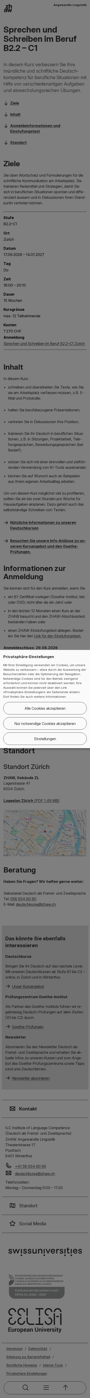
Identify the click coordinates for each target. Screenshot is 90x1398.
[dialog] (45, 699)
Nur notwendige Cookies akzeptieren (45, 723)
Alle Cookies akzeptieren (45, 708)
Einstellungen (45, 738)
